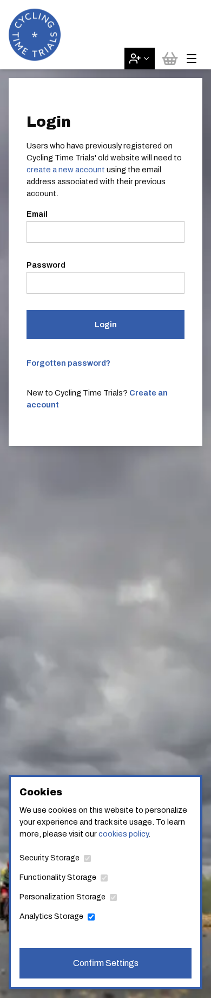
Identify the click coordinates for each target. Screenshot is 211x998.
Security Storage (49, 858)
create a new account (66, 169)
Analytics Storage (51, 916)
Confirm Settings (106, 963)
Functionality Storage (57, 877)
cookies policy (123, 833)
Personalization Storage (62, 897)
